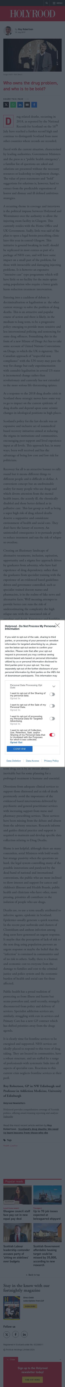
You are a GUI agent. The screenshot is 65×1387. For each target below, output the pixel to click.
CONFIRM (20, 749)
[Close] (58, 626)
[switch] (52, 694)
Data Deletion (13, 760)
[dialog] (32, 693)
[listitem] (32, 686)
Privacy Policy (51, 760)
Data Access (32, 760)
